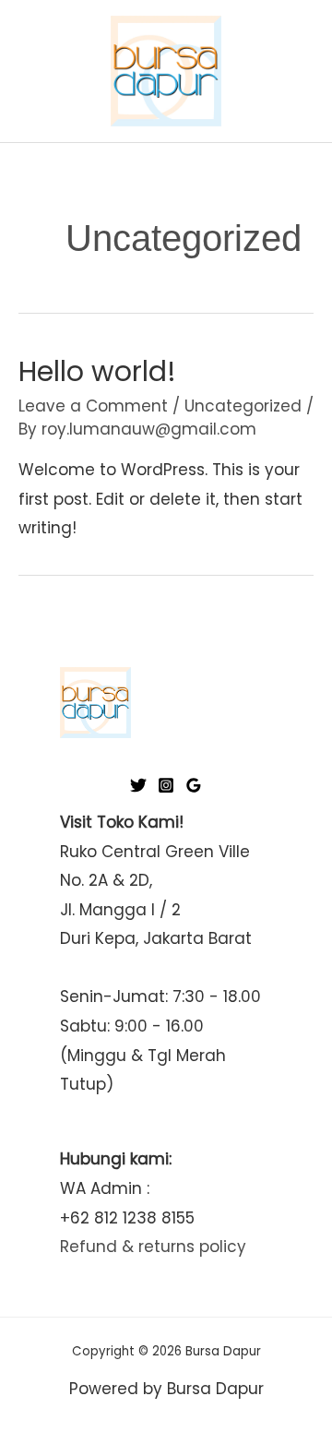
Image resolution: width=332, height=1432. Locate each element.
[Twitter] (138, 785)
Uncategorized (243, 406)
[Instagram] (166, 785)
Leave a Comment (93, 406)
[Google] (193, 785)
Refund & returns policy (153, 1246)
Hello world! (97, 371)
